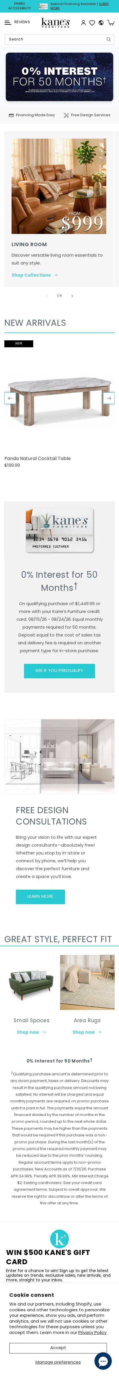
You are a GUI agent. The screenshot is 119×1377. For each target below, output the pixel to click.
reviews (22, 22)
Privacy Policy (92, 1333)
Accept (58, 1348)
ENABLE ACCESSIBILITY (19, 6)
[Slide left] (46, 296)
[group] (59, 406)
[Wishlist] (92, 22)
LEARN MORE (40, 897)
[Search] (108, 39)
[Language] (101, 23)
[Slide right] (72, 296)
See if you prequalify (59, 671)
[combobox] (59, 40)
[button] (8, 22)
